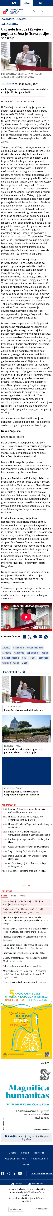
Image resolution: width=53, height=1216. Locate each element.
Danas (4, 895)
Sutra (13, 895)
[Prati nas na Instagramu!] (8, 1173)
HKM (13, 2)
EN (42, 11)
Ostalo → (24, 895)
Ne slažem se (42, 1208)
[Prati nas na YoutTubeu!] (20, 1173)
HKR (40, 2)
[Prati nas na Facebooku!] (2, 1173)
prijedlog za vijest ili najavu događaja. (28, 1138)
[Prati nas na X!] (14, 1173)
